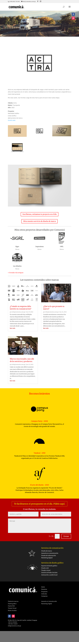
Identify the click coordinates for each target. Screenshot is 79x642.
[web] (17, 154)
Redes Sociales (12, 610)
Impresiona (39, 246)
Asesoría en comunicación (49, 553)
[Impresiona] (39, 238)
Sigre (17, 246)
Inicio (43, 587)
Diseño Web (11, 606)
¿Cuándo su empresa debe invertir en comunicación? (20, 307)
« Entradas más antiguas (15, 272)
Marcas (17, 249)
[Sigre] (17, 238)
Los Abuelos (17, 266)
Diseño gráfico (12, 603)
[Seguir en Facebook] (73, 14)
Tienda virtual (45, 570)
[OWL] (61, 238)
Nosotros (44, 589)
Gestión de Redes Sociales (49, 572)
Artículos (44, 594)
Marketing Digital (46, 603)
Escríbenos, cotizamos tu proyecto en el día (40, 214)
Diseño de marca (46, 551)
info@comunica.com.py (18, 312)
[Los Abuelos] (17, 257)
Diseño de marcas (13, 601)
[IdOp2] (61, 136)
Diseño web (12, 120)
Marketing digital (47, 558)
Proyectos (44, 591)
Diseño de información (48, 555)
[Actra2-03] (17, 137)
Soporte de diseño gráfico (49, 566)
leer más (12, 328)
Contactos (44, 596)
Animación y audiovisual (49, 575)
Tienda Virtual (12, 608)
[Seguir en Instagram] (73, 18)
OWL (61, 246)
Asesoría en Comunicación (49, 601)
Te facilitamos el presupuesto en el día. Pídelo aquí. (39, 503)
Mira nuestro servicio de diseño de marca (39, 221)
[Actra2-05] (39, 137)
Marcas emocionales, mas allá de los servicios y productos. (22, 360)
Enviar (66, 536)
